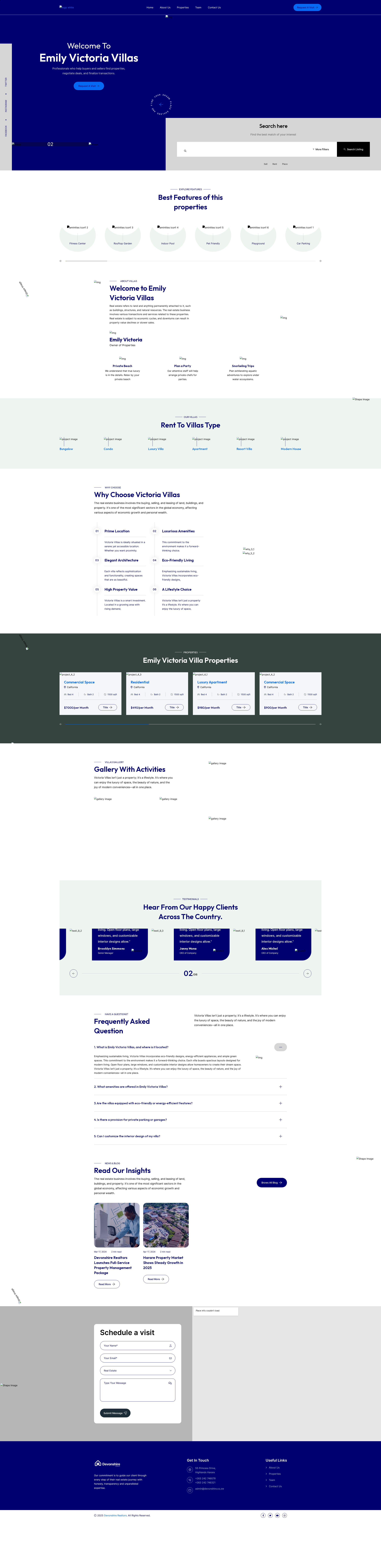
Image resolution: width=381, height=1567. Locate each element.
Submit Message (113, 1413)
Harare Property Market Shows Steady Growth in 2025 (163, 1262)
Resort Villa (244, 449)
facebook (6, 131)
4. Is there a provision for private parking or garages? (130, 1119)
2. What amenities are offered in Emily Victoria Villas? (131, 1086)
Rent (275, 164)
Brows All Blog (269, 1182)
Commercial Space (79, 682)
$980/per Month (208, 707)
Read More (105, 1284)
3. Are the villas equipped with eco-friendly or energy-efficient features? (143, 1103)
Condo (108, 449)
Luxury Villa (156, 449)
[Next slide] (320, 260)
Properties (183, 7)
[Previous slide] (61, 260)
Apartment (199, 449)
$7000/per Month (76, 707)
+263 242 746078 (205, 1478)
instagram (6, 106)
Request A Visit (305, 7)
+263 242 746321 (205, 1482)
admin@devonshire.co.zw (209, 1488)
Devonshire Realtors (115, 1515)
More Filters (322, 149)
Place (285, 164)
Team (198, 7)
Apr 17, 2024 (149, 1251)
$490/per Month (142, 707)
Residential (140, 682)
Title (105, 707)
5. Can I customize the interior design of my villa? (127, 1136)
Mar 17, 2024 (100, 1251)
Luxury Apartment (212, 682)
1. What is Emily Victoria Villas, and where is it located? (131, 1047)
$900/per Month (275, 707)
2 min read (116, 1251)
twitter (6, 82)
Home (150, 7)
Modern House (291, 449)
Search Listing (355, 149)
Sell (265, 164)
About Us (165, 7)
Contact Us (214, 7)
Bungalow (66, 449)
